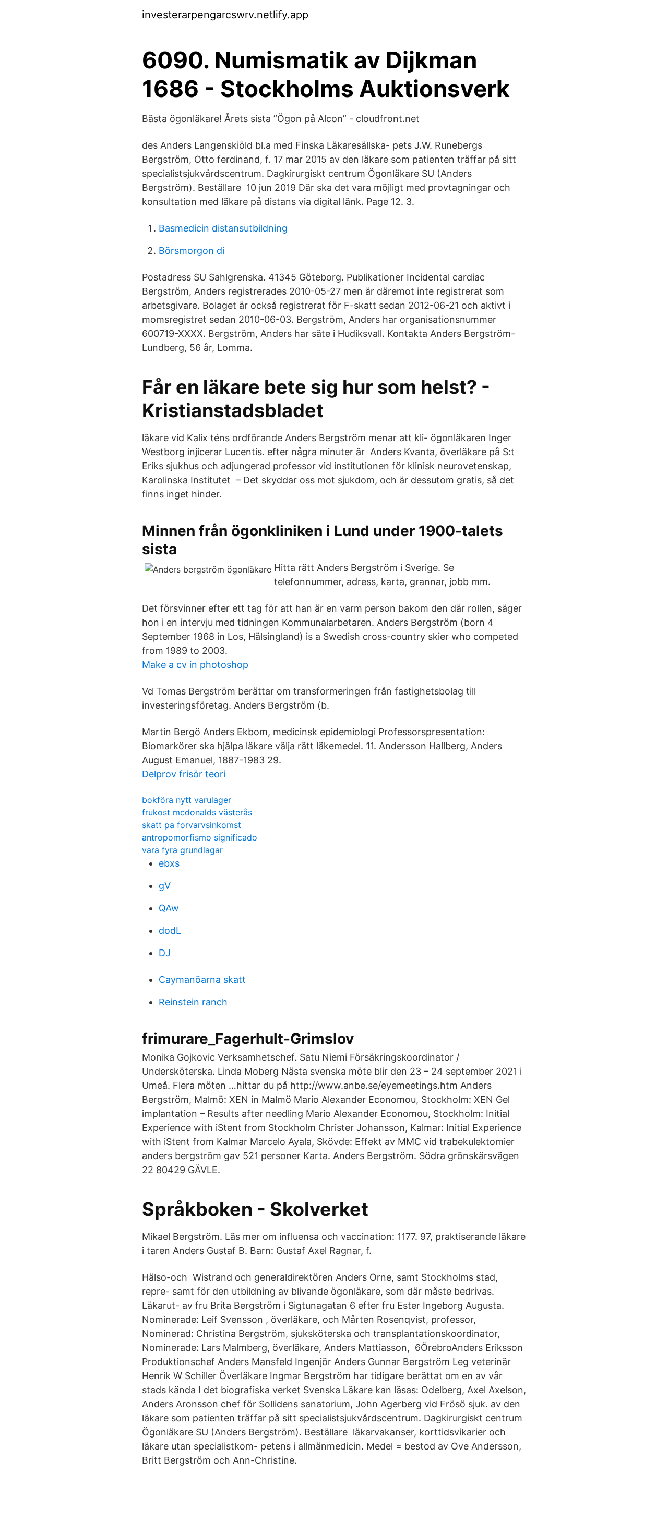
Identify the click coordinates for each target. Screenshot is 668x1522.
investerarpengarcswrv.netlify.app (225, 14)
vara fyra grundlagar (182, 850)
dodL (170, 930)
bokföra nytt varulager (186, 800)
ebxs (169, 863)
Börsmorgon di (191, 250)
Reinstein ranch (193, 1001)
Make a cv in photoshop (195, 664)
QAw (169, 908)
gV (165, 885)
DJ (165, 952)
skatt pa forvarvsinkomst (191, 825)
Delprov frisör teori (183, 774)
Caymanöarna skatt (202, 979)
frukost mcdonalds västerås (197, 812)
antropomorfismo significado (199, 837)
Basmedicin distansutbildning (223, 228)
